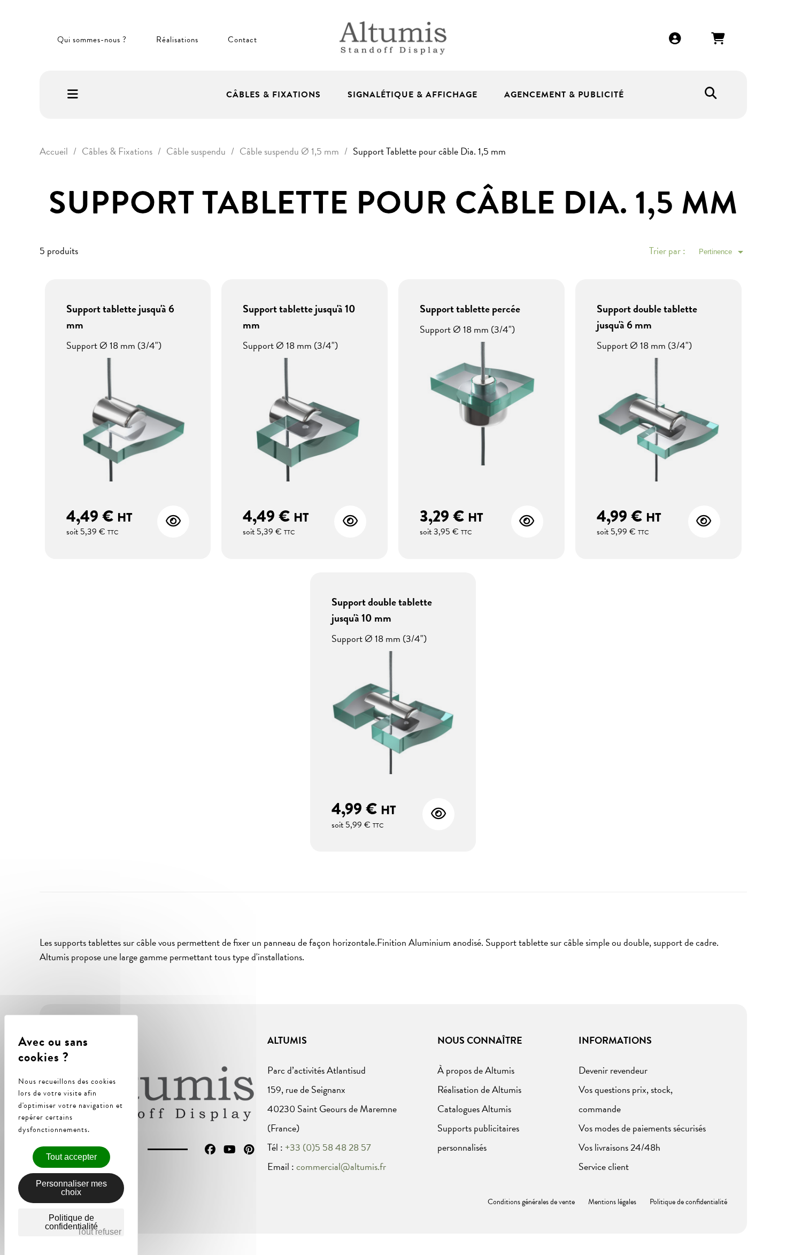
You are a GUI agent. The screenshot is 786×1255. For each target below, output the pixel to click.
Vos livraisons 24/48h (619, 1147)
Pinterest (249, 1149)
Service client (604, 1166)
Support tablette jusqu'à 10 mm (299, 317)
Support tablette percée (470, 309)
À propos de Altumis (475, 1070)
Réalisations (177, 39)
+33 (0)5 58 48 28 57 (328, 1147)
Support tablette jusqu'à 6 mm (120, 317)
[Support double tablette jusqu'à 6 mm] (658, 421)
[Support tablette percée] (481, 405)
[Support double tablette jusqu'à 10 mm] (393, 714)
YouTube (230, 1149)
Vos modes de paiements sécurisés (642, 1128)
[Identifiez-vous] (675, 39)
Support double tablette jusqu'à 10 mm (382, 610)
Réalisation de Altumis (479, 1089)
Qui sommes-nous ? (92, 39)
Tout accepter (71, 1156)
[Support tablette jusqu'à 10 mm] (304, 421)
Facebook (210, 1149)
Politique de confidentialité (688, 1201)
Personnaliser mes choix (71, 1188)
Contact (242, 39)
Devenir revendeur (613, 1070)
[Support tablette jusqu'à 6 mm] (128, 421)
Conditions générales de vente (531, 1201)
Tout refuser (99, 1231)
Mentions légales (612, 1201)
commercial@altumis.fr (341, 1166)
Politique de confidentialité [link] (71, 1222)
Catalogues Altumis (474, 1108)
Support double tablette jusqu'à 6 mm (647, 317)
